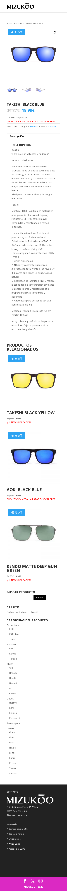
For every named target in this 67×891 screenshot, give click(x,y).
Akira (11, 742)
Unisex (10, 728)
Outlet (10, 698)
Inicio (9, 23)
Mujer (10, 663)
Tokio (12, 639)
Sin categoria (13, 723)
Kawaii (12, 693)
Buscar (39, 597)
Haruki (12, 678)
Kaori (12, 757)
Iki (10, 688)
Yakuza (13, 773)
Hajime (13, 702)
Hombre (18, 23)
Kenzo (12, 763)
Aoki (11, 648)
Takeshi (52, 126)
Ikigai (11, 752)
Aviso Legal (15, 843)
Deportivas (13, 625)
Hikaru (12, 747)
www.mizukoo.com (18, 815)
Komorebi (14, 718)
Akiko (11, 737)
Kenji (11, 707)
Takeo (12, 768)
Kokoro (13, 712)
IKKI (11, 628)
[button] (55, 33)
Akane (12, 732)
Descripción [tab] (17, 136)
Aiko (11, 667)
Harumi (13, 683)
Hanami (13, 672)
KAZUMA (14, 634)
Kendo (12, 653)
